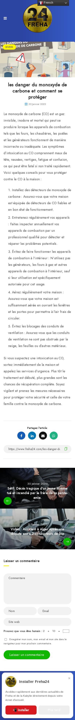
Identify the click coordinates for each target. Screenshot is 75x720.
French (48, 2)
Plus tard (54, 710)
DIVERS (9, 47)
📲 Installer (21, 710)
